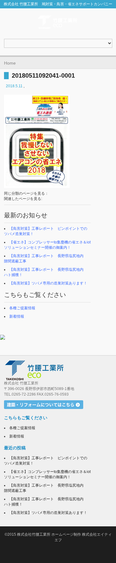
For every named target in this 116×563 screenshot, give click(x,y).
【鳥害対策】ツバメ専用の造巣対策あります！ (48, 283)
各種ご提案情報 (22, 308)
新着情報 (16, 316)
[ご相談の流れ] (58, 337)
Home (10, 63)
